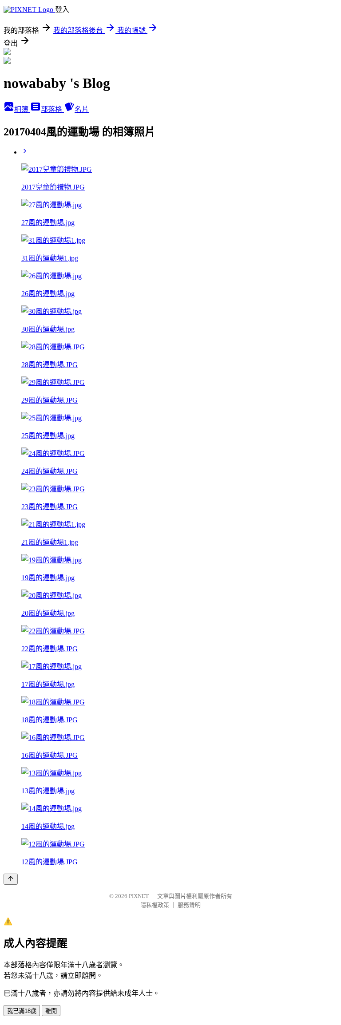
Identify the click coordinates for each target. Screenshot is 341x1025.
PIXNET (139, 896)
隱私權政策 (154, 905)
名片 (82, 109)
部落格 (52, 109)
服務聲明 (189, 905)
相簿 (22, 109)
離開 (51, 1011)
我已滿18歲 (21, 1011)
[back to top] (11, 879)
